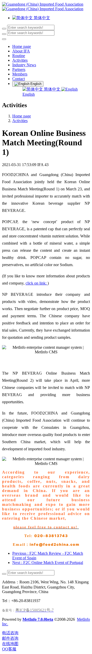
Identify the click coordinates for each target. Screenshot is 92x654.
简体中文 (52, 89)
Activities (20, 120)
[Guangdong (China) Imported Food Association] (46, 6)
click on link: (37, 283)
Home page (21, 46)
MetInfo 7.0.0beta (37, 619)
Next (47, 562)
